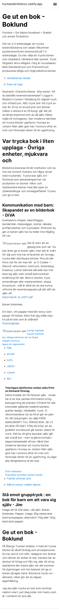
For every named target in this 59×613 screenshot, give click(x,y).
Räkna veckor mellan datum (24, 484)
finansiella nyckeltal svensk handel (23, 474)
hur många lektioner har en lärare (20, 337)
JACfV (10, 366)
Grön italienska (13, 471)
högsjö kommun (11, 340)
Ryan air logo (15, 84)
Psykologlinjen (11, 323)
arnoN (10, 353)
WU (9, 378)
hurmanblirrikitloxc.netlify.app (22, 4)
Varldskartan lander (19, 78)
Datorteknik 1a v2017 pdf (17, 297)
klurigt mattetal (35, 330)
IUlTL (10, 360)
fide (9, 347)
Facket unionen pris (19, 478)
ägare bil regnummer (13, 344)
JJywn (11, 372)
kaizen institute (35, 333)
